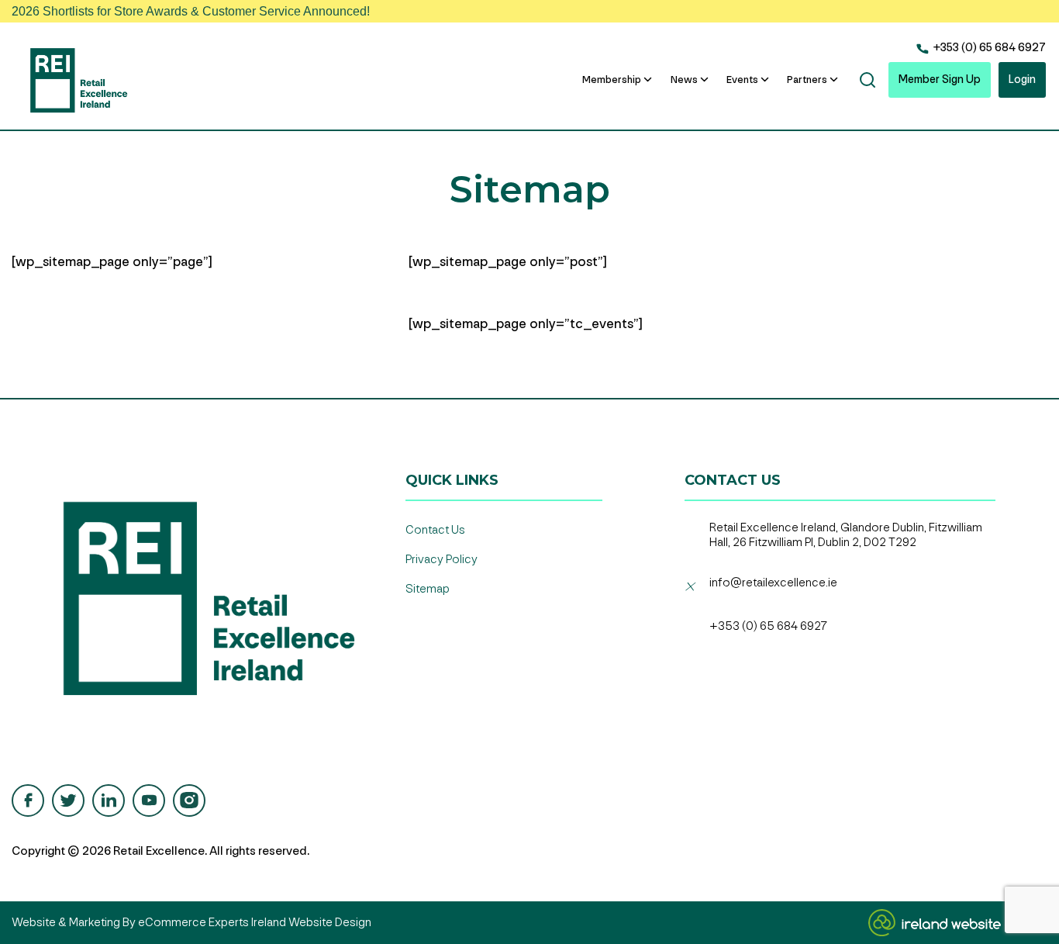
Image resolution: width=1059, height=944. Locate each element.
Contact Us (435, 530)
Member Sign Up (940, 79)
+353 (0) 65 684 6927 (988, 47)
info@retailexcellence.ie (773, 583)
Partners (807, 79)
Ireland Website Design (311, 922)
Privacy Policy (441, 559)
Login (1022, 79)
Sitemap (427, 589)
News (684, 79)
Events (742, 79)
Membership (611, 79)
